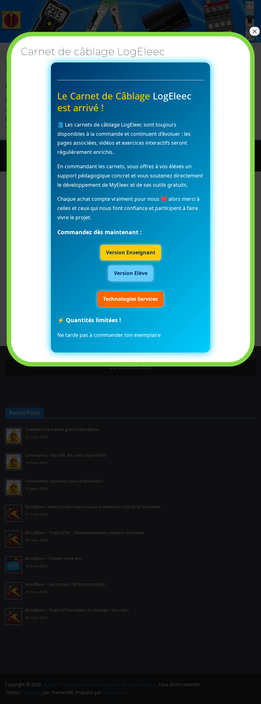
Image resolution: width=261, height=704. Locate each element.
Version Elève (130, 273)
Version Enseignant (130, 252)
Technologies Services (130, 298)
